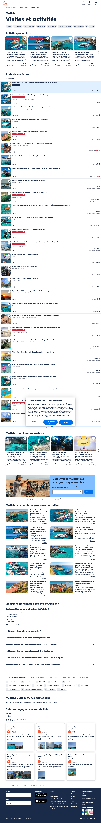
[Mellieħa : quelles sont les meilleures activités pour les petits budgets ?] (93, 657)
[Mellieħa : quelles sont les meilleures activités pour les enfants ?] (93, 644)
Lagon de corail (11, 621)
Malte (13, 786)
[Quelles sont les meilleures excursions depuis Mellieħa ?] (93, 637)
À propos (73, 793)
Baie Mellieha (10, 618)
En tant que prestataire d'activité (87, 794)
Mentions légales (54, 796)
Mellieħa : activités (27, 786)
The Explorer (74, 806)
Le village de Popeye (12, 614)
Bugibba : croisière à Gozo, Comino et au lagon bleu (79, 755)
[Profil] (96, 2)
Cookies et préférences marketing (58, 801)
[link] (50, 87)
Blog (72, 798)
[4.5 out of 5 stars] (10, 720)
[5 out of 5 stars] (20, 729)
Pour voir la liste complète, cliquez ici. (47, 702)
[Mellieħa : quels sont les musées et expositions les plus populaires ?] (93, 664)
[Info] (13, 78)
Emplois (73, 796)
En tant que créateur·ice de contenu (88, 799)
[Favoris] (83, 2)
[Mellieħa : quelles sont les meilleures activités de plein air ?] (93, 651)
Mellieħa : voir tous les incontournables (16, 625)
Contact (51, 793)
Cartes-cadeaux (75, 804)
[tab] (17, 677)
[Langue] (89, 2)
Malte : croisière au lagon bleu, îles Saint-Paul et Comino (50, 726)
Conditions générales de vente (57, 804)
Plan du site (52, 809)
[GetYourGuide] (5, 3)
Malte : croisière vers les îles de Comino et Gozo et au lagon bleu (18, 726)
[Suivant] (98, 52)
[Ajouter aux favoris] (24, 38)
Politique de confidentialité (53, 499)
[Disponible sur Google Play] (41, 795)
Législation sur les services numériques (59, 806)
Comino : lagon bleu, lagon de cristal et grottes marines (20, 755)
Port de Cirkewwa (12, 620)
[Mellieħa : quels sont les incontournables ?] (93, 631)
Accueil (8, 786)
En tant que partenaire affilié (87, 803)
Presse (72, 801)
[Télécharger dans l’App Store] (41, 801)
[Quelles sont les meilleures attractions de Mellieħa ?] (93, 609)
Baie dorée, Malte (12, 616)
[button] (50, 87)
